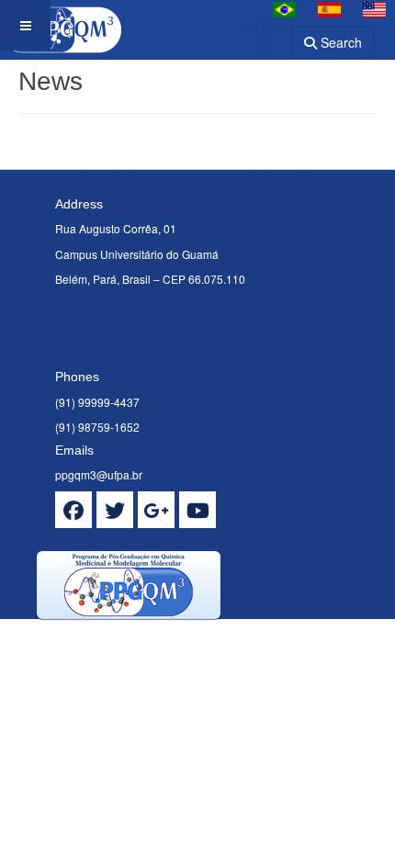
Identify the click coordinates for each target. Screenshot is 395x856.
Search (339, 42)
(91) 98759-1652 (97, 426)
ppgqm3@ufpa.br (98, 474)
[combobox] (267, 36)
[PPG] (60, 25)
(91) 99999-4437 (97, 402)
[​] (73, 509)
